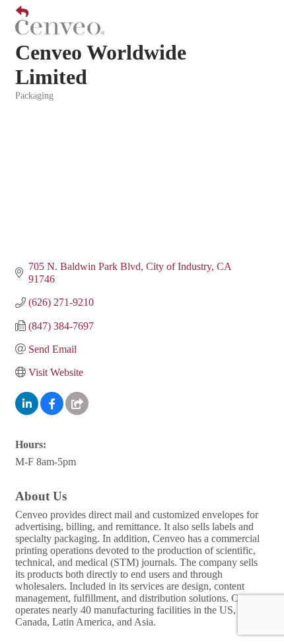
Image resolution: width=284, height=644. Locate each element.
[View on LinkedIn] (26, 411)
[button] (16, 12)
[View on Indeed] (77, 411)
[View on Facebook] (51, 411)
